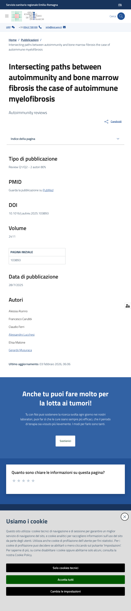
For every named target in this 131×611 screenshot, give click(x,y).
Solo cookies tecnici (65, 568)
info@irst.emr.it (54, 27)
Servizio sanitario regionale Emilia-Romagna (32, 5)
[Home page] (30, 16)
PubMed (48, 190)
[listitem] (10, 27)
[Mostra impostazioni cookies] (127, 306)
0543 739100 (30, 27)
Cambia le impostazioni (65, 591)
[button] (121, 16)
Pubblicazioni (30, 40)
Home (13, 40)
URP (8, 27)
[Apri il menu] (7, 16)
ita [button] (120, 5)
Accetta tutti (66, 579)
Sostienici (65, 441)
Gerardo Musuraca (20, 350)
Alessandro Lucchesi (22, 334)
